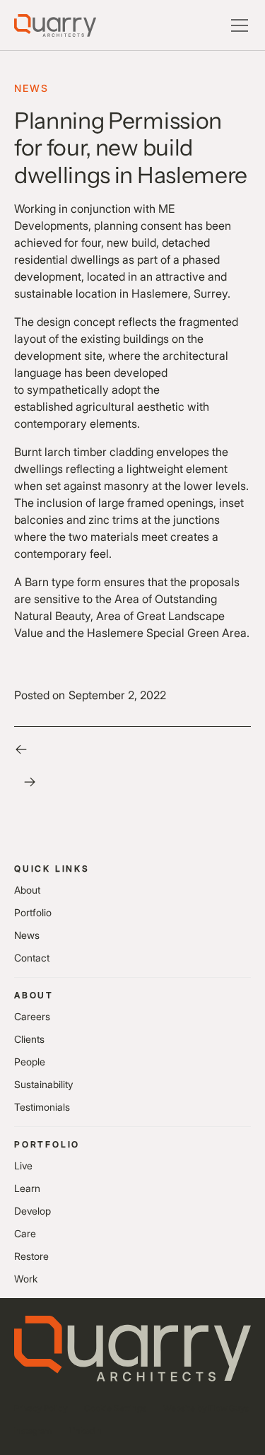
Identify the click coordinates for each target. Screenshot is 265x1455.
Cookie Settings (115, 1408)
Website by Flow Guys (206, 1408)
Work (25, 1279)
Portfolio (33, 912)
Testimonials (42, 1107)
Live (23, 1165)
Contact (31, 958)
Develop (32, 1211)
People (29, 1062)
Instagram (33, 1430)
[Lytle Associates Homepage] (55, 25)
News (27, 935)
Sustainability (43, 1084)
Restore (31, 1256)
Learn (27, 1188)
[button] (237, 25)
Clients (29, 1039)
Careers (32, 1016)
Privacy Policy (40, 1408)
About (27, 890)
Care (25, 1233)
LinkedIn (85, 1430)
